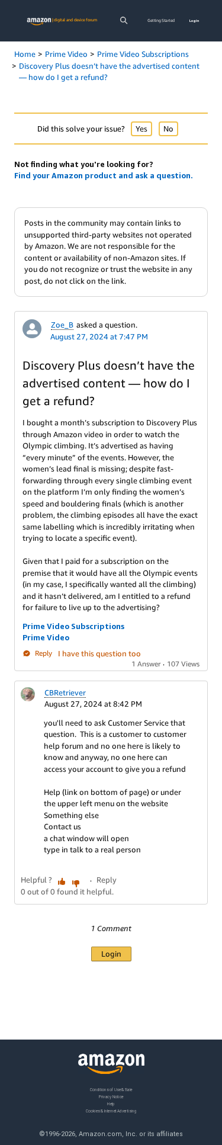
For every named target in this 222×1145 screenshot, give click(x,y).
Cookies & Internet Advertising (111, 1110)
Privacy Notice (111, 1096)
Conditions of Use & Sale (111, 1090)
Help (111, 1103)
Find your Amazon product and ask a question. (103, 175)
